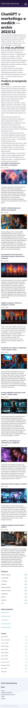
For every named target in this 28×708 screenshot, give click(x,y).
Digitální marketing (6, 574)
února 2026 (4, 655)
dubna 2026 (4, 649)
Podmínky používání (6, 692)
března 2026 (5, 652)
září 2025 (4, 671)
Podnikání (3, 600)
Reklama (3, 597)
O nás (2, 690)
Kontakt (3, 698)
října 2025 (4, 668)
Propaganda (4, 593)
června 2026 (4, 643)
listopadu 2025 (5, 665)
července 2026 (5, 640)
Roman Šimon (5, 612)
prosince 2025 (5, 662)
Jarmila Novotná (5, 616)
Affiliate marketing (6, 587)
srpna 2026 (4, 636)
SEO (2, 603)
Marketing (3, 584)
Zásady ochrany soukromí (8, 694)
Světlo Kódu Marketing (10, 3)
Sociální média (4, 578)
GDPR (2, 696)
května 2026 (4, 646)
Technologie (4, 581)
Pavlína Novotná (6, 623)
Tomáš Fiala (4, 620)
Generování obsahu (6, 590)
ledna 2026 (4, 659)
